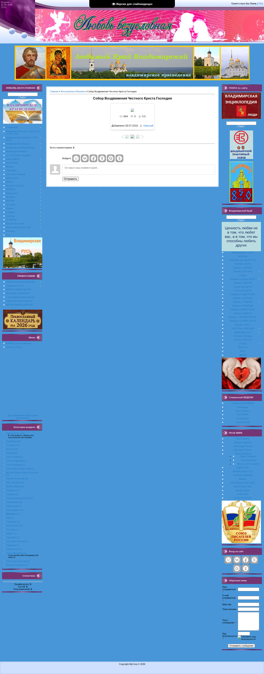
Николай (148, 125)
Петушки (10, 529)
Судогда (10, 494)
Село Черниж (13, 457)
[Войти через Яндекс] (102, 158)
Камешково (12, 525)
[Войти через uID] (76, 158)
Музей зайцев (13, 486)
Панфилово (12, 502)
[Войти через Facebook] (93, 158)
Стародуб (11, 521)
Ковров (9, 453)
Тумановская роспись (17, 498)
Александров (13, 510)
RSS (260, 3)
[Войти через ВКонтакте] (85, 158)
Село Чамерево (14, 553)
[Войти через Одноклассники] (119, 158)
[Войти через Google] (111, 158)
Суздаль (10, 445)
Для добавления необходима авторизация (23, 416)
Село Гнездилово (15, 461)
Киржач (10, 533)
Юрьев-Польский (15, 478)
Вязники (10, 514)
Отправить (70, 178)
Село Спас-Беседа (16, 561)
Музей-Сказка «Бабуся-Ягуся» (22, 472)
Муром (9, 449)
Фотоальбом (67, 91)
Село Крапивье (14, 464)
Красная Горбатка (15, 565)
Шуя (8, 517)
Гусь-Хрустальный (16, 541)
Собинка (10, 490)
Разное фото (12, 433)
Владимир (11, 441)
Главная (54, 91)
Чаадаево (11, 545)
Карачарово (12, 506)
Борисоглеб (12, 549)
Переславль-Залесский (18, 468)
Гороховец (11, 537)
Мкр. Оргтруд (13, 482)
